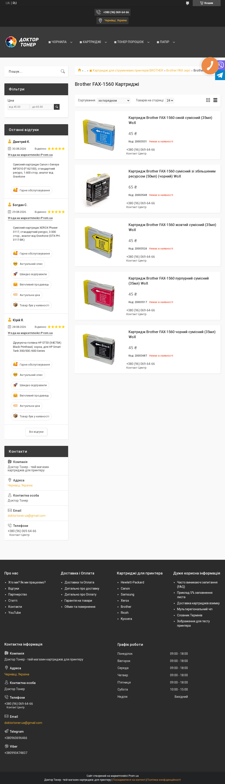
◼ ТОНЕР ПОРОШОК (129, 42)
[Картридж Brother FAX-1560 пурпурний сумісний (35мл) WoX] (99, 296)
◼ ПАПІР (163, 42)
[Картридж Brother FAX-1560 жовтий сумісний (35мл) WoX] (99, 242)
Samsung (127, 594)
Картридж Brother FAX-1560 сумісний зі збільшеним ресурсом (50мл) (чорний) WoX (172, 173)
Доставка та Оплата (79, 582)
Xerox (125, 600)
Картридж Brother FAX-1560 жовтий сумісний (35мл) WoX (172, 227)
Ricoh (125, 612)
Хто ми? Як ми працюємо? (27, 582)
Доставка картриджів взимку (198, 603)
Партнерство (17, 594)
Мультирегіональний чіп (194, 609)
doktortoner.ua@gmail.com (26, 515)
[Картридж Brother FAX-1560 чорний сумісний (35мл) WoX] (99, 349)
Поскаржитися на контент (129, 779)
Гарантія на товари (78, 600)
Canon (125, 588)
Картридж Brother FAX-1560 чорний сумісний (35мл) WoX (172, 334)
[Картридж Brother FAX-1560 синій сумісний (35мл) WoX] (99, 135)
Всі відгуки (36, 431)
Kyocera (126, 619)
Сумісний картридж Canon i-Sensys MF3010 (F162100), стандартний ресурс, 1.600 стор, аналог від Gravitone (36, 170)
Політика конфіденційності (164, 779)
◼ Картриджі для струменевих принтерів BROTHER (126, 70)
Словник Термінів (189, 615)
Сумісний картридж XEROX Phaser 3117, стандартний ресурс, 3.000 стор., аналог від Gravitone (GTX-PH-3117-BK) (36, 233)
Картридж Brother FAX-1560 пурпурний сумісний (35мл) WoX (169, 280)
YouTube (14, 612)
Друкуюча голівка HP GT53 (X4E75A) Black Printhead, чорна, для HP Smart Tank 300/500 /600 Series (37, 346)
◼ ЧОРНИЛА (57, 42)
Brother (126, 606)
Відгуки (13, 588)
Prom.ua (134, 775)
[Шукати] (63, 71)
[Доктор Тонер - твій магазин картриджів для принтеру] (22, 42)
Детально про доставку (82, 588)
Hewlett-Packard (132, 582)
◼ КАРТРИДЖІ (90, 42)
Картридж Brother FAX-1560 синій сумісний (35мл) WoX (170, 120)
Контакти (15, 606)
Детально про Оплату (80, 594)
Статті (12, 600)
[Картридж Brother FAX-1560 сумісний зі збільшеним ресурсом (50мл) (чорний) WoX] (99, 189)
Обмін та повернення (80, 606)
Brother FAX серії (178, 70)
